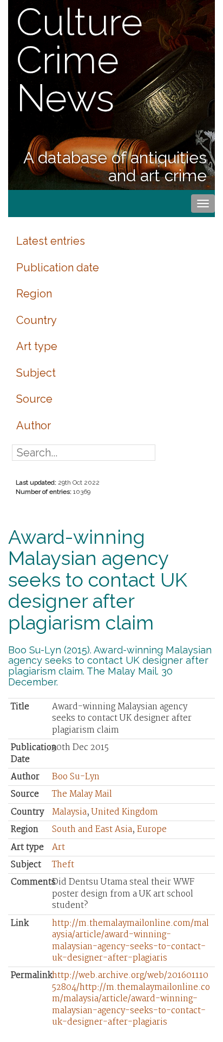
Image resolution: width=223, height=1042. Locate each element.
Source (34, 398)
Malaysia (69, 812)
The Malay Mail (82, 794)
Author (33, 425)
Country (36, 320)
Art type (36, 346)
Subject (36, 372)
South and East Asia (92, 829)
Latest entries (50, 240)
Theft (63, 865)
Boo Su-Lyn (76, 777)
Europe (152, 829)
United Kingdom (124, 812)
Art (58, 847)
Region (34, 293)
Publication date (57, 267)
